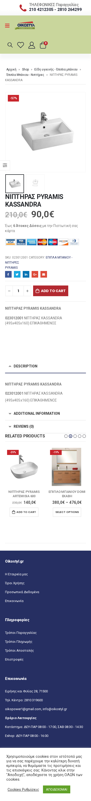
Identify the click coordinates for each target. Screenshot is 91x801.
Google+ (35, 274)
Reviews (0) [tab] (24, 426)
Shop (25, 69)
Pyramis (11, 267)
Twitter (17, 274)
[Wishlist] (21, 44)
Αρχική (11, 69)
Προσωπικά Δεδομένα (22, 592)
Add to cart (53, 290)
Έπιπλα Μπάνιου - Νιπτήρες (25, 75)
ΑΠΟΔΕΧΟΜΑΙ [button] (56, 789)
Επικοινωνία (14, 601)
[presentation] (11, 132)
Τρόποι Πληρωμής (18, 641)
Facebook (8, 274)
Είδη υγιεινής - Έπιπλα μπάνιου (56, 69)
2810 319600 (33, 700)
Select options (24, 512)
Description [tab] (25, 366)
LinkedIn (26, 274)
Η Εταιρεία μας (16, 574)
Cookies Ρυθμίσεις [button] (23, 789)
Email (43, 274)
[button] (66, 436)
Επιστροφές (14, 659)
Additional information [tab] (37, 413)
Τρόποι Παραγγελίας (21, 633)
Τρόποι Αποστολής (19, 650)
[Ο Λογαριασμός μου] (32, 44)
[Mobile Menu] (9, 25)
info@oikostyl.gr (55, 709)
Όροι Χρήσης (15, 583)
